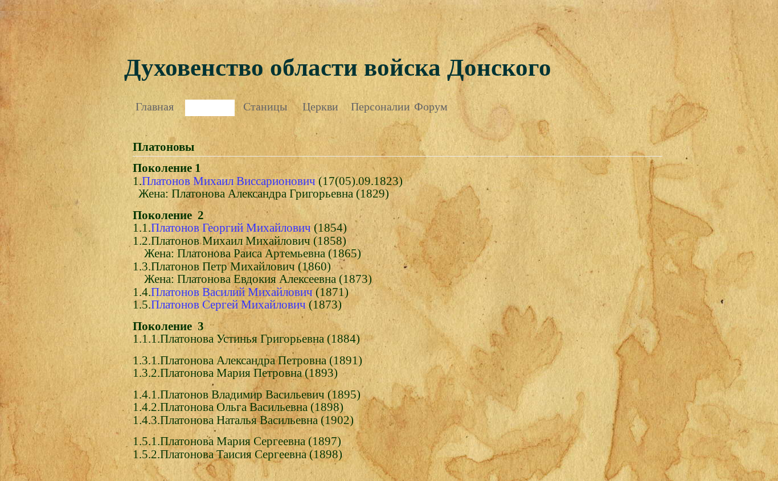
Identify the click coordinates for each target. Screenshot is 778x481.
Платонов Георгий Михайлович (231, 228)
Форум (431, 106)
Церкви (320, 106)
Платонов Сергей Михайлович (228, 304)
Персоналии (375, 106)
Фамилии (210, 106)
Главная (155, 106)
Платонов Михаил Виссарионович (229, 181)
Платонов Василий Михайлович (232, 292)
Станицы (265, 106)
